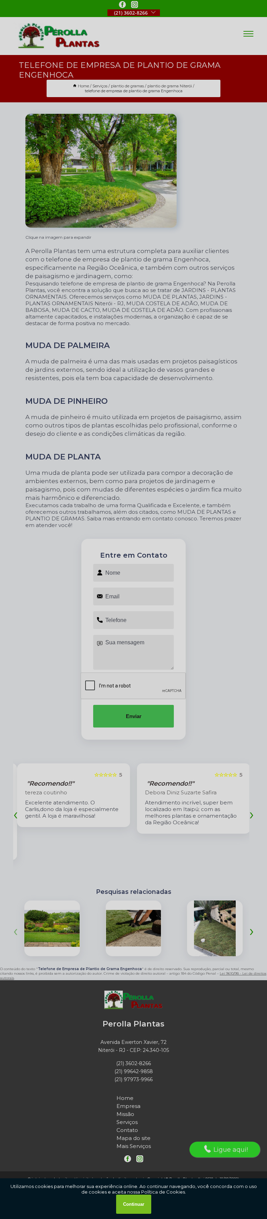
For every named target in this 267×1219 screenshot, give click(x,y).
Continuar (133, 1204)
